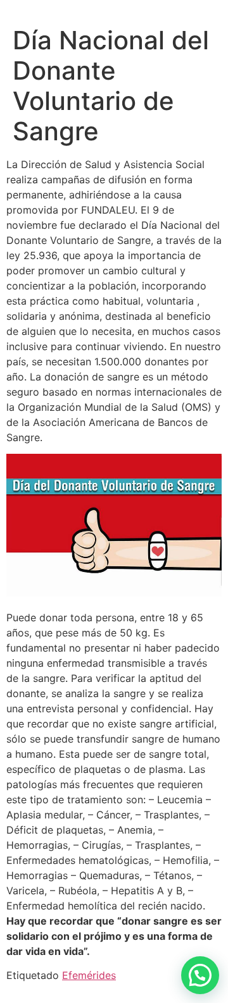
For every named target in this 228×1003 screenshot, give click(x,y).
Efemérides (89, 975)
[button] (200, 975)
